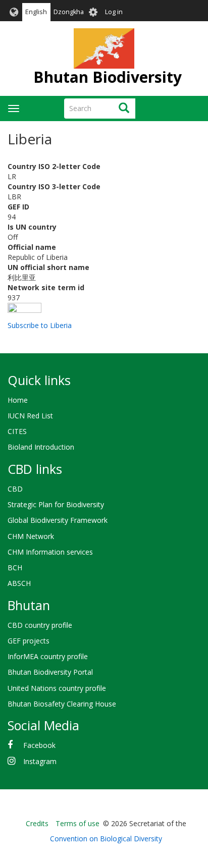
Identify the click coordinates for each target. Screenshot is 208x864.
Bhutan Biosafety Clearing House (62, 704)
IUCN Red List (30, 415)
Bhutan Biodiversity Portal (50, 672)
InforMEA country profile (48, 656)
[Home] (104, 48)
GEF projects (28, 640)
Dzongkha (69, 12)
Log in (114, 12)
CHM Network (31, 536)
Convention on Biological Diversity (106, 838)
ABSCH (19, 583)
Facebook (39, 745)
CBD (15, 489)
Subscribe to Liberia (40, 325)
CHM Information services (50, 552)
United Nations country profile (57, 688)
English (36, 12)
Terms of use (77, 823)
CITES (17, 431)
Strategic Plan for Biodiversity (56, 504)
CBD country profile (40, 625)
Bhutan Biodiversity (107, 77)
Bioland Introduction (41, 447)
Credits (37, 823)
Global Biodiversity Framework (58, 520)
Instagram (40, 761)
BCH (15, 567)
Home (18, 400)
